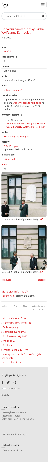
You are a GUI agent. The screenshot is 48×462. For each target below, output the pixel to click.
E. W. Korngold (11, 146)
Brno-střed (9, 158)
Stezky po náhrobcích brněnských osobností (21, 356)
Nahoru (5, 306)
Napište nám (8, 295)
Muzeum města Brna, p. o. (16, 434)
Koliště (7, 51)
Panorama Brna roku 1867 (17, 322)
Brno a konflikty (11, 362)
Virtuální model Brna (14, 318)
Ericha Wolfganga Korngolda (26, 102)
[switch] (3, 388)
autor (4, 164)
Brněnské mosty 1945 (14, 336)
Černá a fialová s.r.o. (12, 450)
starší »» (42, 279)
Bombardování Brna (14, 331)
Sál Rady (7, 345)
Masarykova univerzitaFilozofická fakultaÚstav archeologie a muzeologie (17, 415)
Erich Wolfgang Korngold (16, 136)
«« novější (6, 279)
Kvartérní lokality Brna (15, 350)
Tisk (25, 306)
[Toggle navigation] (43, 4)
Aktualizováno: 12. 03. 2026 (39, 308)
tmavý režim (13, 388)
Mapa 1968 (8, 340)
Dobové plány (10, 327)
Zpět (16, 306)
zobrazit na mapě (13, 89)
